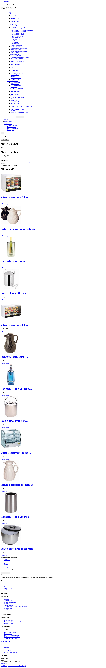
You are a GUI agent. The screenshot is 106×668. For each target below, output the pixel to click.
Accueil (7, 12)
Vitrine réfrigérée (8, 620)
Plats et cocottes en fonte (17, 100)
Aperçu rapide (5, 204)
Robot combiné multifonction (11, 635)
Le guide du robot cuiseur (10, 638)
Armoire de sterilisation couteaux (19, 72)
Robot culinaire (8, 634)
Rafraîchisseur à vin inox (15, 516)
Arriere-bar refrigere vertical (18, 27)
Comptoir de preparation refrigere (19, 28)
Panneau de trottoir (15, 91)
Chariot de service (15, 90)
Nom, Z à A (16, 162)
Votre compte (5, 641)
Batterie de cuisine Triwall (17, 97)
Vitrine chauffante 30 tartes (16, 196)
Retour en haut (5, 567)
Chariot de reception (16, 78)
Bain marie (13, 16)
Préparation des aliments (15, 36)
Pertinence (4, 160)
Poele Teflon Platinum (16, 102)
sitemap (6, 609)
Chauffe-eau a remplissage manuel (20, 57)
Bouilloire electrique (16, 55)
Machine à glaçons (9, 623)
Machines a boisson (13, 54)
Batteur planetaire (15, 39)
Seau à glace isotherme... (14, 420)
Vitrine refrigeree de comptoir (18, 31)
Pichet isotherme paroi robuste (18, 228)
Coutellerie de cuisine (14, 69)
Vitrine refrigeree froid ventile (18, 33)
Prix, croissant (23, 162)
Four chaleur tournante (16, 18)
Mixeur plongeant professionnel (19, 51)
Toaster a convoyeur (16, 22)
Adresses (6, 647)
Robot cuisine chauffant (10, 632)
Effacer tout (4, 139)
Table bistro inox (15, 94)
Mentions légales (8, 600)
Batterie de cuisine (13, 96)
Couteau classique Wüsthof (18, 73)
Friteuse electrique (15, 19)
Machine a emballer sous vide (18, 109)
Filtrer (2, 163)
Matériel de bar (12, 81)
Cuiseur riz (13, 15)
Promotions (7, 587)
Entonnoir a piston (15, 107)
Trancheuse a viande (16, 49)
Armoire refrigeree (15, 25)
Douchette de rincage (16, 64)
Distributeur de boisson (17, 58)
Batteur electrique (15, 37)
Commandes (7, 650)
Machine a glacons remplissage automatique (22, 30)
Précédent (7, 560)
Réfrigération (12, 24)
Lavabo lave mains (15, 66)
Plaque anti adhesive (16, 99)
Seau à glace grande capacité (17, 548)
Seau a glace (14, 87)
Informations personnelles (10, 652)
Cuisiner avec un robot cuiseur (12, 637)
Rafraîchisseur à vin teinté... (16, 388)
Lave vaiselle (14, 67)
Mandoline (13, 110)
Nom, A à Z (9, 162)
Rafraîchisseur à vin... (13, 260)
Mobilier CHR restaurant (15, 88)
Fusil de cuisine (15, 75)
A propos (6, 603)
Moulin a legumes (15, 46)
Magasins (6, 611)
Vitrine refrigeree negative (17, 34)
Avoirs (5, 649)
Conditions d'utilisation (10, 602)
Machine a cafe (15, 60)
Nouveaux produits (9, 588)
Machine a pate (15, 52)
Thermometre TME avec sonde (19, 48)
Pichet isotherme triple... (14, 356)
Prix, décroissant (31, 162)
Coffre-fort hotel (15, 79)
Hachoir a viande (15, 43)
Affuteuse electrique (16, 70)
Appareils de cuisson (14, 14)
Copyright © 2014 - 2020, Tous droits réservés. (16, 606)
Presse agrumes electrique (17, 61)
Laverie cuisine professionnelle (16, 63)
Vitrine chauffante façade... (16, 452)
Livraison (6, 599)
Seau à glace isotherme (13, 292)
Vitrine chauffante (15, 82)
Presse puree (14, 113)
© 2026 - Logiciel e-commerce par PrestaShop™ (13, 666)
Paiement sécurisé (8, 605)
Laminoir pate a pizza (16, 45)
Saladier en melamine (16, 103)
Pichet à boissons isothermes (17, 484)
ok (2, 133)
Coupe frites (14, 40)
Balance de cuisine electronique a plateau (21, 106)
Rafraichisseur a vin (16, 85)
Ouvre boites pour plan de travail (19, 112)
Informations (4, 663)
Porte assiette (14, 93)
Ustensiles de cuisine (14, 104)
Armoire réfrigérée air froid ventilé (13, 621)
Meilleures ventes (8, 590)
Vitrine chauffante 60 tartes (16, 324)
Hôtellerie (11, 76)
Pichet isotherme (15, 84)
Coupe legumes (15, 42)
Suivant (6, 564)
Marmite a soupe (15, 21)
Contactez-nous (5, 1)
